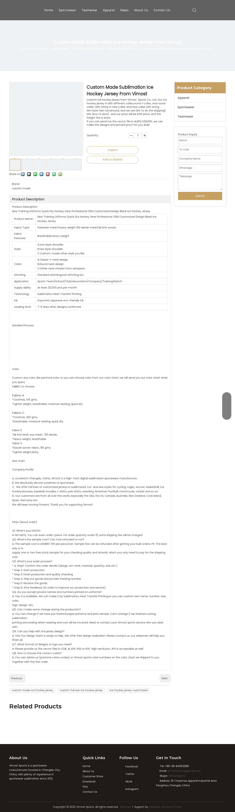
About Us (141, 10)
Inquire (113, 150)
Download (89, 781)
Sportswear (67, 10)
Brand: (16, 184)
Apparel (109, 10)
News (124, 10)
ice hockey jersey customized (128, 690)
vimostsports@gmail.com (184, 771)
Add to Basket (112, 159)
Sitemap (125, 807)
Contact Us (162, 10)
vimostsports (177, 776)
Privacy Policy (173, 807)
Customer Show (93, 776)
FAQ (85, 786)
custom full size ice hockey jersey (81, 690)
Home (48, 10)
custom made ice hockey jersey (32, 690)
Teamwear (89, 10)
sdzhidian (155, 807)
